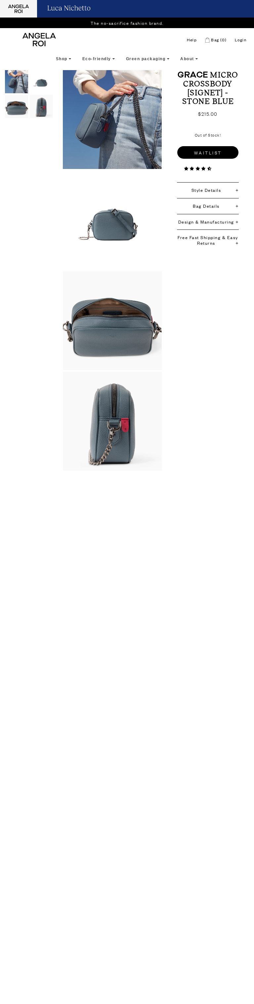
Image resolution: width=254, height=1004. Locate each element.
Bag (218, 40)
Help (192, 40)
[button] (198, 168)
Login (241, 40)
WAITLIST (208, 152)
